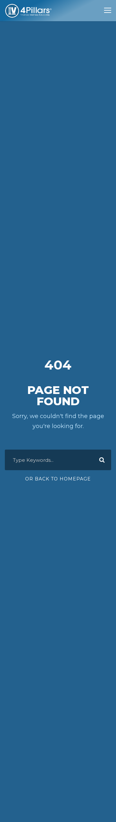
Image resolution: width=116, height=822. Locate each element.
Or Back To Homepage (58, 479)
